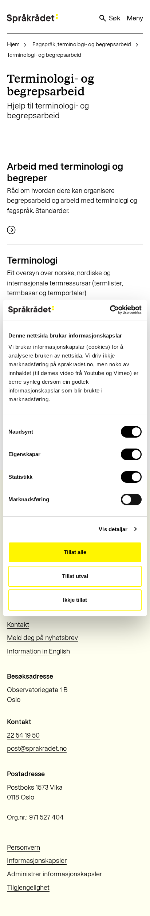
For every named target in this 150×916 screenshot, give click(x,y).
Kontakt (18, 625)
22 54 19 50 (23, 735)
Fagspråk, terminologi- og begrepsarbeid (81, 44)
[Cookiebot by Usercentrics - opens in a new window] (110, 310)
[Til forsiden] (32, 18)
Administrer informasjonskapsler (54, 874)
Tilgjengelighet (28, 888)
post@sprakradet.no (37, 749)
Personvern (23, 848)
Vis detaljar (113, 529)
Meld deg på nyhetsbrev (42, 638)
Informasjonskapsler (37, 861)
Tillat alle (75, 552)
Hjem (13, 44)
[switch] (131, 454)
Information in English (38, 651)
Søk (114, 18)
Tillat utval (75, 576)
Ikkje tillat (75, 600)
